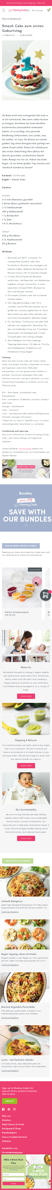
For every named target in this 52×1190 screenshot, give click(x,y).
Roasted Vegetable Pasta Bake (18, 1007)
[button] (3, 10)
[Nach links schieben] (43, 566)
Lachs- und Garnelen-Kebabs (17, 1059)
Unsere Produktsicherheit (14, 1136)
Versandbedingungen (12, 1152)
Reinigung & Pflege (11, 1128)
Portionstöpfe (25, 448)
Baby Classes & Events (13, 1124)
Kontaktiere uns (10, 1148)
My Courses (37, 10)
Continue (13, 1183)
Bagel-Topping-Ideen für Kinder (19, 954)
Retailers (6, 1120)
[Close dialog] (49, 1156)
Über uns (6, 1115)
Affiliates (6, 1141)
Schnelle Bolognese (11, 901)
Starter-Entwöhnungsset (17, 612)
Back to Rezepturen (11, 18)
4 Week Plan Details (14, 1169)
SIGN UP (10, 1101)
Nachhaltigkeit (9, 1132)
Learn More (26, 696)
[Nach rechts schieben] (46, 566)
